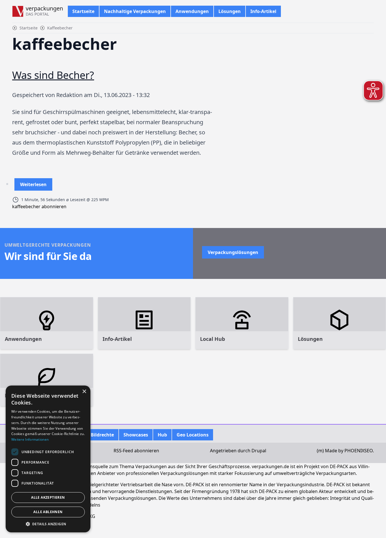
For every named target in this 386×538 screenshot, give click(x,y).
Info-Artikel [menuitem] (263, 11)
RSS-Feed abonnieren (136, 450)
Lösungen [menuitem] (229, 11)
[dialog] (48, 459)
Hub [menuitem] (162, 435)
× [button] (84, 391)
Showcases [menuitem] (135, 435)
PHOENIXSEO (358, 450)
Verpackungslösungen (233, 252)
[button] (48, 524)
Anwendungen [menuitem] (192, 11)
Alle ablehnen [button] (47, 511)
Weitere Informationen (30, 439)
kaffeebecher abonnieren (39, 206)
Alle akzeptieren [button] (48, 497)
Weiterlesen (33, 186)
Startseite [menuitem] (83, 11)
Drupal (258, 450)
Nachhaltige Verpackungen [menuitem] (135, 11)
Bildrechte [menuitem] (102, 435)
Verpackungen (44, 8)
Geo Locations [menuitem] (193, 435)
